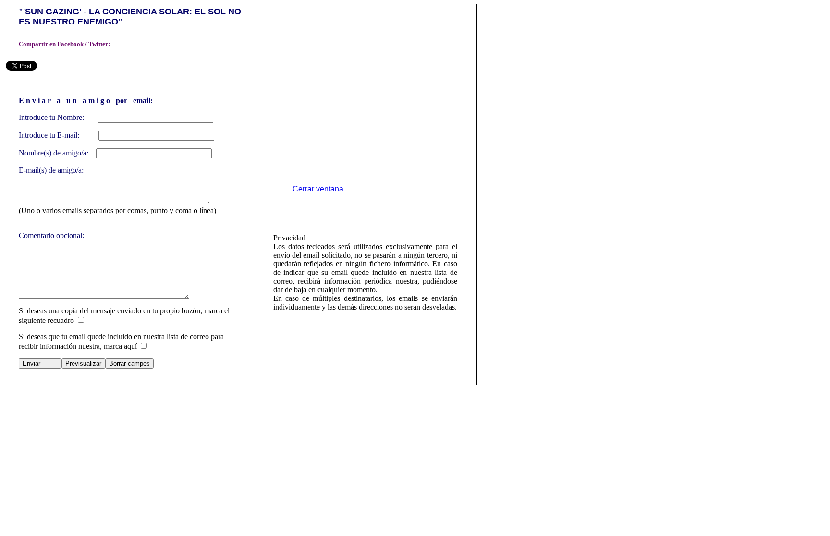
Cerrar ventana (318, 189)
